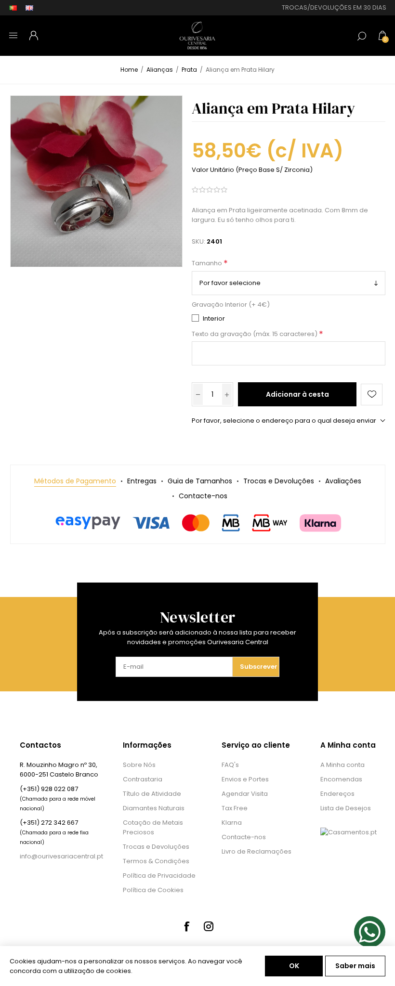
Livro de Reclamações (256, 851)
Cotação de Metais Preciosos (153, 827)
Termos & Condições (156, 861)
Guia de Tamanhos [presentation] (200, 481)
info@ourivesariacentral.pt (61, 856)
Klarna (232, 822)
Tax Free (235, 808)
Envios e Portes (245, 779)
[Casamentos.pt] (348, 832)
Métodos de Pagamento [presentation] (75, 481)
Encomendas (341, 779)
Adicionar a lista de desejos (371, 394)
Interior (214, 318)
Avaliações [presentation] (343, 481)
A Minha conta (342, 764)
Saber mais (355, 966)
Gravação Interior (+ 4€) (231, 304)
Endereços (337, 793)
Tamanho (208, 263)
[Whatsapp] (369, 931)
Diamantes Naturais (153, 808)
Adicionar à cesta (297, 394)
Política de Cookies (153, 890)
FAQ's (230, 764)
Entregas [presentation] (142, 481)
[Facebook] (186, 926)
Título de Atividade (152, 793)
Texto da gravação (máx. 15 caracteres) (255, 333)
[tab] (75, 481)
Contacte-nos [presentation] (203, 496)
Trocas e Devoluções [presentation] (278, 481)
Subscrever (258, 666)
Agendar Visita (245, 793)
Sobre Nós (139, 764)
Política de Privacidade (159, 875)
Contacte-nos (244, 837)
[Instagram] (208, 926)
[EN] (29, 7)
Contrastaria (142, 779)
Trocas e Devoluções (156, 846)
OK (294, 966)
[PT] (13, 7)
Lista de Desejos (345, 808)
